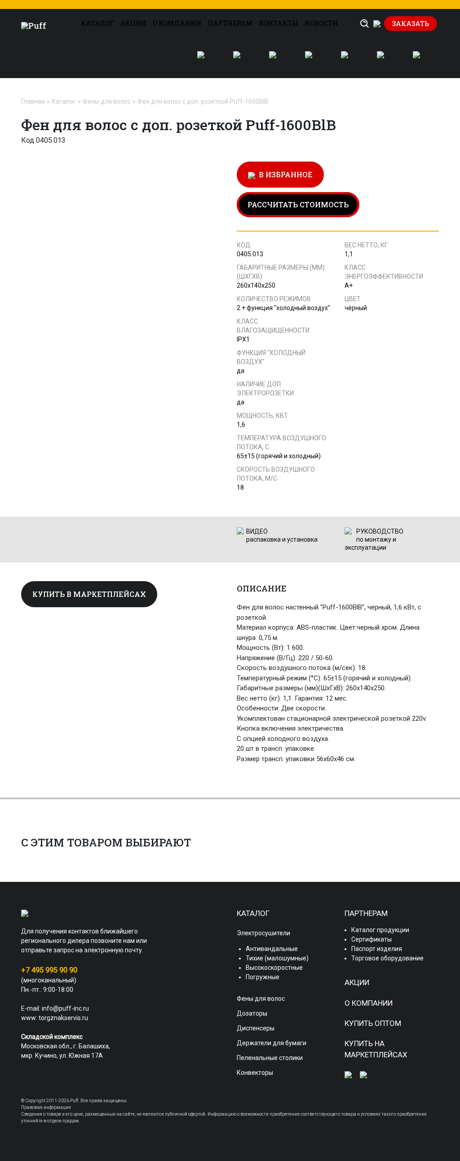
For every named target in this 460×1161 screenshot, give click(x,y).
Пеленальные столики (270, 1057)
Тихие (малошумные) (277, 958)
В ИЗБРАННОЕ (284, 174)
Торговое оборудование (387, 958)
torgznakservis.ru (63, 1017)
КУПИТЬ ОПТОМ (373, 1023)
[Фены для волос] (242, 60)
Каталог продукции (380, 929)
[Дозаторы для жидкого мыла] (278, 60)
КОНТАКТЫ (278, 23)
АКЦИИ (133, 23)
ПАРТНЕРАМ (230, 23)
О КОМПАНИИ (177, 23)
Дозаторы (252, 1013)
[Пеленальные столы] (386, 60)
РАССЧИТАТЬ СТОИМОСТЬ (298, 204)
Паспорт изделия (376, 948)
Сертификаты (371, 939)
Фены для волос (107, 101)
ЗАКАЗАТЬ (410, 23)
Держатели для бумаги (271, 1043)
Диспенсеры (255, 1028)
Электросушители (263, 933)
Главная (33, 101)
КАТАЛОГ (97, 23)
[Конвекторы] (422, 60)
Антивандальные (272, 948)
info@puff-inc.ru (65, 1008)
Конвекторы (255, 1072)
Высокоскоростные (274, 967)
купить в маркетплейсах (89, 594)
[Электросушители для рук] (206, 60)
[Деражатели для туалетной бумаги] (350, 60)
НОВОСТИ (321, 23)
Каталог (64, 101)
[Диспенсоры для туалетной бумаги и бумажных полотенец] (314, 60)
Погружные (262, 977)
